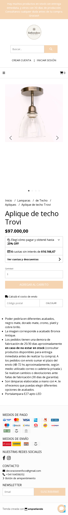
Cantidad (9, 268)
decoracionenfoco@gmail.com (23, 470)
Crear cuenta (21, 60)
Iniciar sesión (46, 60)
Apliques (11, 205)
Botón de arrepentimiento (20, 478)
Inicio (9, 200)
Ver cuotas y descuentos (23, 259)
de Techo (42, 200)
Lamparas (24, 200)
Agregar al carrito (34, 285)
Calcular (51, 303)
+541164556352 (14, 474)
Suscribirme (50, 492)
